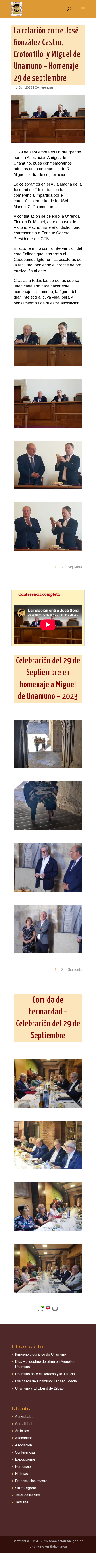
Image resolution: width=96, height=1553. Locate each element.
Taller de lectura (27, 1495)
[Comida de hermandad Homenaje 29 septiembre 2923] (48, 1107)
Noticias (21, 1474)
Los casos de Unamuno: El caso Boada (46, 1381)
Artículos (22, 1431)
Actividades (24, 1417)
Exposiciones (25, 1459)
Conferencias (44, 87)
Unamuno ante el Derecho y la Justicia (45, 1374)
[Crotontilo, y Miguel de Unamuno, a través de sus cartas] (48, 366)
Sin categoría (25, 1488)
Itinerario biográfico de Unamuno (40, 1354)
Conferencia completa (39, 594)
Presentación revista (31, 1481)
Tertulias (21, 1502)
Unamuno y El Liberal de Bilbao (39, 1388)
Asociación (23, 1445)
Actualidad (23, 1424)
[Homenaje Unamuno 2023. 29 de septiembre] (48, 768)
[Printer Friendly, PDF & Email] (48, 1308)
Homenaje (23, 1466)
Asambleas (24, 1438)
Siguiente (75, 567)
